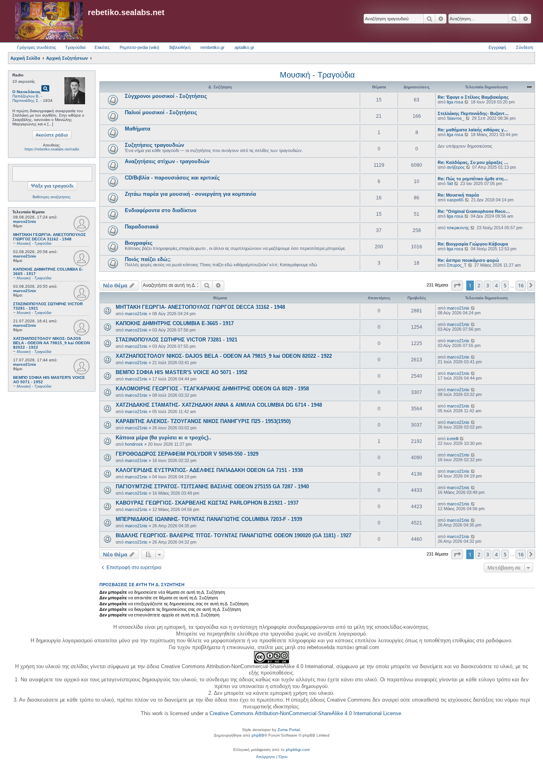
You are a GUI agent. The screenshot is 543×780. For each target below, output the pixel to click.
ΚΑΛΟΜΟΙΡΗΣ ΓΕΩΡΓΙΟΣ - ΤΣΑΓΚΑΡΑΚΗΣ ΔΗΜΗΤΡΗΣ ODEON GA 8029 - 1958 (212, 389)
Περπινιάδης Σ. (25, 100)
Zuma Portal (288, 729)
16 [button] (521, 285)
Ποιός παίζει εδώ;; (148, 259)
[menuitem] (265, 756)
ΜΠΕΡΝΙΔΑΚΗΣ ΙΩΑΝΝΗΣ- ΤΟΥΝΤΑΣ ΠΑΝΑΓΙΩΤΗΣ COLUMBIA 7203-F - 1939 (209, 519)
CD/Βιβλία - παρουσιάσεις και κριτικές (172, 178)
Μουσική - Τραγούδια (317, 74)
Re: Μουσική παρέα (458, 195)
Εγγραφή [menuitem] (497, 47)
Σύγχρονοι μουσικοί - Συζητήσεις (166, 96)
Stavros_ (455, 118)
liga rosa (455, 101)
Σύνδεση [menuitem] (524, 47)
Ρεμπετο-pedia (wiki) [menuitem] (139, 47)
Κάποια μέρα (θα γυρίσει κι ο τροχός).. (163, 438)
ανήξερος (456, 167)
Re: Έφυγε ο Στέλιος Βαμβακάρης (473, 97)
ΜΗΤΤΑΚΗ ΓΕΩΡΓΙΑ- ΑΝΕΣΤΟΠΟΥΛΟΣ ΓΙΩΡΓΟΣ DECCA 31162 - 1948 (200, 307)
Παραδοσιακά (142, 227)
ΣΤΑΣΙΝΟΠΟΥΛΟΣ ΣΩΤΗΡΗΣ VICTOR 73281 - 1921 (176, 340)
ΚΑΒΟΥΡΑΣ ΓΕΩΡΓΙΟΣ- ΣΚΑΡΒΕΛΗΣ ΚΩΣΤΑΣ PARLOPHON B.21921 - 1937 (207, 503)
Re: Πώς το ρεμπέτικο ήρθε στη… (473, 178)
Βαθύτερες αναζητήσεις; (52, 197)
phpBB (258, 735)
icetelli (452, 438)
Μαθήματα (137, 129)
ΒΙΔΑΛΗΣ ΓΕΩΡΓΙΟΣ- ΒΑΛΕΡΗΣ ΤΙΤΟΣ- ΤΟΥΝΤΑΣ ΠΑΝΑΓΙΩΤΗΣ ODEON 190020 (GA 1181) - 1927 (233, 535)
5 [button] (505, 285)
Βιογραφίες (139, 243)
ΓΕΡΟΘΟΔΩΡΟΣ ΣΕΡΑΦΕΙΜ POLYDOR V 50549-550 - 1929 (187, 454)
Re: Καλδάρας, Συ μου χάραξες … (473, 162)
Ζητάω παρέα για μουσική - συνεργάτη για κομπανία (190, 194)
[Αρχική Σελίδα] (49, 21)
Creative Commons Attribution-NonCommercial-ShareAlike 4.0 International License (305, 713)
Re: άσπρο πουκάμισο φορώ (468, 260)
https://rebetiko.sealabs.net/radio (52, 149)
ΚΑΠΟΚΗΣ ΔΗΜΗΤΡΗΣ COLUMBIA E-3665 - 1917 (175, 323)
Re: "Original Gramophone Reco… (474, 211)
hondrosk (134, 444)
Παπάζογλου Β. (26, 96)
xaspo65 (455, 199)
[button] (457, 285)
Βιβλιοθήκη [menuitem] (179, 47)
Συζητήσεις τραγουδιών (154, 145)
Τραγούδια (75, 47)
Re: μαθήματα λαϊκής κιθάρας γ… (473, 129)
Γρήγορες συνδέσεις (36, 47)
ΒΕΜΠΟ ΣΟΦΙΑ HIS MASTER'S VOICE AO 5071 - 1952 (181, 372)
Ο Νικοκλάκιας (26, 92)
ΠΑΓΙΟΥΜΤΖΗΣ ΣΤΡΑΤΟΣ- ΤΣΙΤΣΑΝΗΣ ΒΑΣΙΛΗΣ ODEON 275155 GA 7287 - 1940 (212, 486)
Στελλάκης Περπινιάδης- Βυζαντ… (473, 113)
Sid (450, 183)
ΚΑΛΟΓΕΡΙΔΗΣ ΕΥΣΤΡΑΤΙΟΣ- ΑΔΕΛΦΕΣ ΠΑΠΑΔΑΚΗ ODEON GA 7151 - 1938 (209, 470)
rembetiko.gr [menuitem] (212, 47)
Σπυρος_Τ (457, 265)
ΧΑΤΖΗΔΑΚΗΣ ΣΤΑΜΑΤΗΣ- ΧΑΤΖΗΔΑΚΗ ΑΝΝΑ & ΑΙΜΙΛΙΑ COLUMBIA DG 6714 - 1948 (219, 405)
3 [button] (487, 285)
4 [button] (496, 285)
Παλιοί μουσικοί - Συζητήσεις (161, 112)
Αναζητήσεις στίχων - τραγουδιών (167, 161)
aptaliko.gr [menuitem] (244, 47)
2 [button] (478, 285)
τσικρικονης (458, 227)
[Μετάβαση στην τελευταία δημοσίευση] (473, 308)
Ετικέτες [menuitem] (102, 47)
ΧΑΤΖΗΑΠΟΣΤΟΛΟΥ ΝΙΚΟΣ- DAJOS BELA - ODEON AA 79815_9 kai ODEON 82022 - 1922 (224, 356)
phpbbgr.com (298, 749)
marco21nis (24, 221)
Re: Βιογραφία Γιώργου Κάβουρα (473, 244)
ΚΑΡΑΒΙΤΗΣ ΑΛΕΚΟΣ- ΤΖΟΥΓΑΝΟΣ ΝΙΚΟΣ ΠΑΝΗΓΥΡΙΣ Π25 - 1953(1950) (203, 421)
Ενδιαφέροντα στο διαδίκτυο (160, 210)
